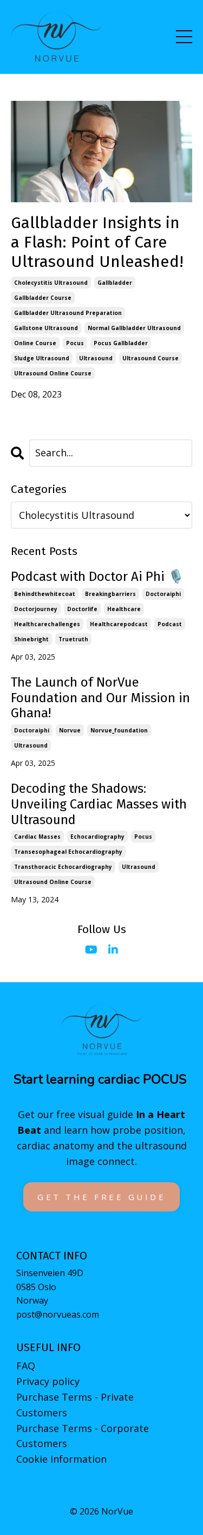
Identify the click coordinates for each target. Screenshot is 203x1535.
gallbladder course (42, 297)
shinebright (31, 639)
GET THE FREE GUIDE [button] (101, 1196)
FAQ (25, 1365)
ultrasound (96, 358)
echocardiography (97, 836)
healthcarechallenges (47, 624)
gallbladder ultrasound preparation (68, 313)
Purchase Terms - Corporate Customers (82, 1436)
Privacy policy (48, 1381)
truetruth (73, 639)
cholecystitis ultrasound (51, 282)
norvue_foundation (119, 730)
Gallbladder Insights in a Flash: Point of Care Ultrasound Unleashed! (97, 242)
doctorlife (82, 609)
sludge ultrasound (41, 358)
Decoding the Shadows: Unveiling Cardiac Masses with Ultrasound (99, 804)
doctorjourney (35, 609)
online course (35, 343)
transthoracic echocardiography (63, 867)
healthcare (124, 609)
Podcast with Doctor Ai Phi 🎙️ (97, 576)
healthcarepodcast (119, 624)
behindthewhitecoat (44, 594)
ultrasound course (150, 358)
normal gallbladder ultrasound (134, 328)
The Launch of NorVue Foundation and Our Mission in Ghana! (100, 698)
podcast (170, 624)
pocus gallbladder (121, 343)
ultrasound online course (52, 373)
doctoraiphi (163, 594)
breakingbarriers (110, 594)
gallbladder (114, 282)
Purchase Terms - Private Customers (75, 1404)
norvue (70, 730)
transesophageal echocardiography (68, 851)
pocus (75, 343)
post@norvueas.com (57, 1314)
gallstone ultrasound (46, 328)
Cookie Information (61, 1458)
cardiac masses (37, 836)
